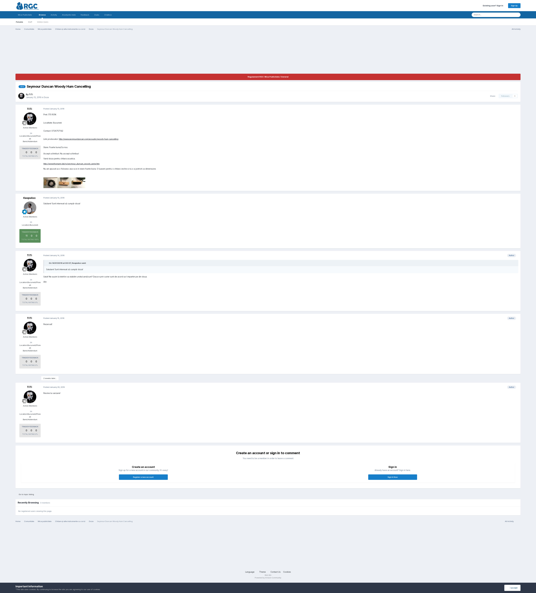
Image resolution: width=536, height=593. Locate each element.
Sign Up (514, 5)
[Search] (518, 15)
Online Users (42, 22)
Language (250, 572)
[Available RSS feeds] (518, 521)
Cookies (287, 572)
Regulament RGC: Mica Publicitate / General (268, 77)
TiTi (31, 94)
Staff (30, 22)
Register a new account (143, 477)
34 (30, 133)
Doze (46, 97)
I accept (513, 588)
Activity (54, 15)
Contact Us (276, 572)
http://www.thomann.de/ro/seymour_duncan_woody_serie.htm (71, 164)
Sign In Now (393, 477)
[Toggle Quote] (47, 263)
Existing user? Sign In (493, 5)
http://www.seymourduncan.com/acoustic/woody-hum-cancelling (88, 139)
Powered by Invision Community (268, 578)
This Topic (506, 15)
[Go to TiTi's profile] (21, 96)
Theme (262, 572)
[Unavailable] (50, 182)
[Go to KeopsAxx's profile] (30, 207)
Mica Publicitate (25, 15)
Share (492, 96)
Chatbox (108, 15)
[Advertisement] (66, 54)
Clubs (96, 15)
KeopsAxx (29, 197)
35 (30, 222)
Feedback (85, 15)
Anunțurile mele (69, 15)
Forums (19, 22)
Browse (42, 15)
